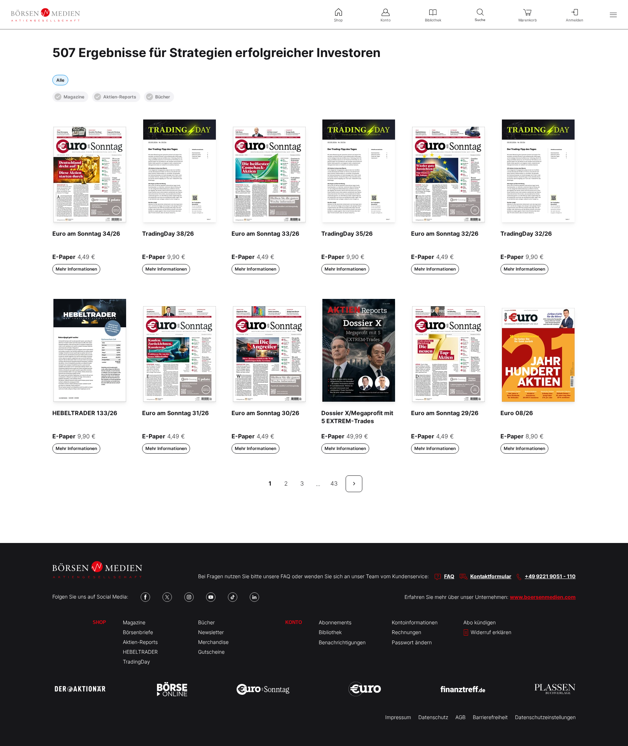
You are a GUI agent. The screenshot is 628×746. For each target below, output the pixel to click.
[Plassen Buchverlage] (555, 689)
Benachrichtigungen (342, 642)
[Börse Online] (172, 689)
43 (334, 483)
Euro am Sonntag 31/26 (175, 413)
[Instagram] (189, 597)
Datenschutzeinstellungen (545, 717)
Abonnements (335, 622)
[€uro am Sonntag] (263, 689)
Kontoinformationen (415, 622)
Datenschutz (433, 717)
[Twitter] (167, 597)
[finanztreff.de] (462, 689)
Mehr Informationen (76, 269)
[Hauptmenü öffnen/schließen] (613, 14)
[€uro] (364, 689)
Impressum (398, 717)
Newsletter (211, 632)
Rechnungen (406, 632)
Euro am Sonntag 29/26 (445, 413)
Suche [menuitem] (480, 20)
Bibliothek (330, 632)
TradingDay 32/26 (526, 233)
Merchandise (213, 642)
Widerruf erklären (490, 632)
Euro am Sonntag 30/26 (265, 413)
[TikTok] (232, 597)
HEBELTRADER (140, 652)
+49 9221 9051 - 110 (550, 576)
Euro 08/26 (516, 413)
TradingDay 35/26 (347, 233)
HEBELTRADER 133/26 (84, 413)
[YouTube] (211, 597)
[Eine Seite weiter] (354, 483)
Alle (60, 80)
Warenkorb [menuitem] (527, 20)
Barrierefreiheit (490, 717)
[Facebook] (145, 597)
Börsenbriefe (138, 632)
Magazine (74, 97)
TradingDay (136, 661)
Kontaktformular (490, 576)
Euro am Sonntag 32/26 (445, 233)
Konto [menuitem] (386, 20)
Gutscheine (211, 652)
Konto (293, 622)
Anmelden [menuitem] (574, 20)
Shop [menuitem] (338, 20)
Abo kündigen (479, 622)
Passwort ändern (412, 642)
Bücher (162, 97)
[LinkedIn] (254, 597)
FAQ (449, 576)
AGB (460, 717)
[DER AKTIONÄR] (80, 689)
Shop (99, 622)
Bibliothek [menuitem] (433, 20)
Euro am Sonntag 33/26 (265, 233)
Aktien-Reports (119, 97)
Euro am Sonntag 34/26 (86, 233)
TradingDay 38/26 (168, 233)
